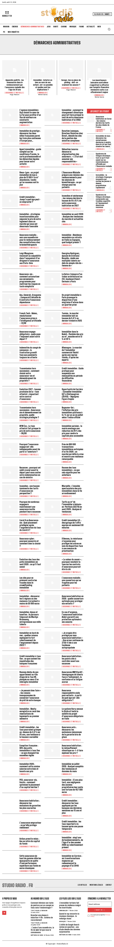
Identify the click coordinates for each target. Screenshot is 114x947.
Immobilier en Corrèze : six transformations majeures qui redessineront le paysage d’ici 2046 (72, 860)
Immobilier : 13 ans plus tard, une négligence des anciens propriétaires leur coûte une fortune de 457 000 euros (72, 785)
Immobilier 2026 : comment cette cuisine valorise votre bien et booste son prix (29, 768)
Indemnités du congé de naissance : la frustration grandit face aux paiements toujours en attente (30, 352)
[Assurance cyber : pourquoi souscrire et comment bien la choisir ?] (10, 543)
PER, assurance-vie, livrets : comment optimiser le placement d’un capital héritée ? (29, 783)
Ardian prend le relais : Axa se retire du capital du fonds (29, 841)
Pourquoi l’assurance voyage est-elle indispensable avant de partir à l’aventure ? (29, 448)
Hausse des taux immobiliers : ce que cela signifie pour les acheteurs (71, 471)
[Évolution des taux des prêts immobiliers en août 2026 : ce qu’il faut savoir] (10, 564)
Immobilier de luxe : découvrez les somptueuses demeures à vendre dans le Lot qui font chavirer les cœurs (103, 141)
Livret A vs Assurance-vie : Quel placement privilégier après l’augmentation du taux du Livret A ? (30, 525)
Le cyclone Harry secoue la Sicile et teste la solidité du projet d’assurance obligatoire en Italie (72, 713)
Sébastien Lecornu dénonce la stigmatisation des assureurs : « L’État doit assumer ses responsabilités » (72, 155)
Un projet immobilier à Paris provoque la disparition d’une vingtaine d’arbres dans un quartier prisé (72, 300)
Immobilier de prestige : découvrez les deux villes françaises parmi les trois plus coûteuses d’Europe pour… (30, 135)
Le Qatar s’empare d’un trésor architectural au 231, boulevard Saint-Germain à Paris (72, 278)
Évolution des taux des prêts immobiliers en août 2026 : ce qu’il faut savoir (30, 563)
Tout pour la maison (39, 910)
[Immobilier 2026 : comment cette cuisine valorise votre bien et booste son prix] (10, 769)
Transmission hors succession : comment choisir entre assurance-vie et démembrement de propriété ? (29, 374)
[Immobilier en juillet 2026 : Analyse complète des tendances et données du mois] (52, 769)
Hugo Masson (14, 94)
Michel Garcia (42, 94)
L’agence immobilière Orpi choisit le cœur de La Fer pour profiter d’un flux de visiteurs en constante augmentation (30, 116)
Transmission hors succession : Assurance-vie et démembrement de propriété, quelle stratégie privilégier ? (30, 412)
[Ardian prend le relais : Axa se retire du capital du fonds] (10, 842)
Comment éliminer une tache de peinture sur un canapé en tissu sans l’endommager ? (42, 905)
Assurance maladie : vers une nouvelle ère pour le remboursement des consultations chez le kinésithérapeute (29, 240)
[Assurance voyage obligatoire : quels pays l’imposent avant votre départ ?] (10, 336)
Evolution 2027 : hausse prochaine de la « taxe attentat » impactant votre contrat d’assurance (30, 394)
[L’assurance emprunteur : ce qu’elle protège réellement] (10, 826)
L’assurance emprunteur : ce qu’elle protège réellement (30, 825)
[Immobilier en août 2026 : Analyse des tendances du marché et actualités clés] (52, 219)
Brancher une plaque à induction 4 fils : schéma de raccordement (42, 917)
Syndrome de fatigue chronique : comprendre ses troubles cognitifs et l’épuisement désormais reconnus (103, 201)
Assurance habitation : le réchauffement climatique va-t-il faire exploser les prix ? (72, 749)
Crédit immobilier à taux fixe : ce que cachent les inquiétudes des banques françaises (30, 660)
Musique (62, 921)
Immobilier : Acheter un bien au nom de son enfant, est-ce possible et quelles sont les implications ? (43, 85)
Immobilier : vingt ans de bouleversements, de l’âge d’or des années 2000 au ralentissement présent (72, 842)
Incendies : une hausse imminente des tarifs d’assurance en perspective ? (29, 490)
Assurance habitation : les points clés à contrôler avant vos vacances (72, 660)
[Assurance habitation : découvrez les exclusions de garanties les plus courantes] (10, 805)
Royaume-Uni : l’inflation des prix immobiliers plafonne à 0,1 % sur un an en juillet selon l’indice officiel (72, 412)
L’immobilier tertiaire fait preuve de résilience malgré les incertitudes (70, 905)
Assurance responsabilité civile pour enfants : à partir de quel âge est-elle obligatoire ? (72, 695)
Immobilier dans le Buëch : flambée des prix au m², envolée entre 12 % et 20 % (72, 335)
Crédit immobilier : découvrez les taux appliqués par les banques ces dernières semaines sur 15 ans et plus (72, 806)
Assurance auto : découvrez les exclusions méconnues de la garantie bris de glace (72, 732)
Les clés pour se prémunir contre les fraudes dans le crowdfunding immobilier (28, 582)
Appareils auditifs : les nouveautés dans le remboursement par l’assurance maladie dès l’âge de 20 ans (14, 85)
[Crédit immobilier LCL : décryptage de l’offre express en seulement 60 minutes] (52, 525)
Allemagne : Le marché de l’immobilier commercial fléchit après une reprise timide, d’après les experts (72, 353)
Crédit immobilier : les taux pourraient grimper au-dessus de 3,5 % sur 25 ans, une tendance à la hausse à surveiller (30, 732)
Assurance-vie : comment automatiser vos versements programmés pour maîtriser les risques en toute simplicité (29, 280)
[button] (109, 29)
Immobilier (42, 93)
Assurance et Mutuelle (14, 93)
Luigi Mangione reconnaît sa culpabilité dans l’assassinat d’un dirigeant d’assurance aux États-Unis (30, 258)
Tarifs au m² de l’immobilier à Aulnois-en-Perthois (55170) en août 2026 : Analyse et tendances (72, 506)
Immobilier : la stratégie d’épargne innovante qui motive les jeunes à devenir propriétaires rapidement (104, 181)
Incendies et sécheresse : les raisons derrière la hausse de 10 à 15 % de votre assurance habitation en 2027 (72, 200)
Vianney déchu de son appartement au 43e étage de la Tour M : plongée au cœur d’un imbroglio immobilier (29, 677)
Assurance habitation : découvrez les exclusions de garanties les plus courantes (30, 804)
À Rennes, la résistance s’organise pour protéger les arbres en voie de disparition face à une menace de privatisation (72, 544)
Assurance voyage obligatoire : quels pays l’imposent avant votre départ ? (30, 335)
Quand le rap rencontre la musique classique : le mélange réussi (69, 916)
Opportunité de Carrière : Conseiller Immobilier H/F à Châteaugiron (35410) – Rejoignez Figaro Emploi (72, 394)
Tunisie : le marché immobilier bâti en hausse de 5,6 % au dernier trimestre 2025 (72, 317)
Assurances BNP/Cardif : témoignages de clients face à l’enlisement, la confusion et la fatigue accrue (72, 677)
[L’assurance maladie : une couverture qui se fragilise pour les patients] (52, 583)
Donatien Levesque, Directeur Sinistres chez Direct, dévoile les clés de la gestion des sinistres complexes (72, 135)
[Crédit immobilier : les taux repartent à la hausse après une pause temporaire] (52, 826)
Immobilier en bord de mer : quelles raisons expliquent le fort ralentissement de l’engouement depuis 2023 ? (29, 639)
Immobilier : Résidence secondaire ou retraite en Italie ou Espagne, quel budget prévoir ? (72, 239)
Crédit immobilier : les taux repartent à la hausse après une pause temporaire (72, 825)
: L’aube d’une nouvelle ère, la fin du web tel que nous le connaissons (42, 929)
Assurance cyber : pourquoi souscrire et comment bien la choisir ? (30, 542)
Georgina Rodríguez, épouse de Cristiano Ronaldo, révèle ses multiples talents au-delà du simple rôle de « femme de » (72, 259)
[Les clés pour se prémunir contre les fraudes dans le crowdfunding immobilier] (10, 583)
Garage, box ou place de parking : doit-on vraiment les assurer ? (71, 82)
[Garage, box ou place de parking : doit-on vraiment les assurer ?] (71, 70)
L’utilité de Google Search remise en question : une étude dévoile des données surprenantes (69, 928)
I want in (98, 910)
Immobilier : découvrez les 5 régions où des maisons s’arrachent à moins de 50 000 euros (29, 600)
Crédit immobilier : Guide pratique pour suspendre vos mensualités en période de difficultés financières (72, 374)
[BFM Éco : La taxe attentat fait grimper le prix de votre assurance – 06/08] (10, 431)
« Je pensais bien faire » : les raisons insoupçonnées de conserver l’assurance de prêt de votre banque (30, 695)
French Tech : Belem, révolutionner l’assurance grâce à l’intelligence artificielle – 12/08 (30, 318)
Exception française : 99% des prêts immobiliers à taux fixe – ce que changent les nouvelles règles (29, 750)
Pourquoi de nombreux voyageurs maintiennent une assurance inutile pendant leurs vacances (30, 506)
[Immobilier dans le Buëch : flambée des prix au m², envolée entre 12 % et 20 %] (52, 336)
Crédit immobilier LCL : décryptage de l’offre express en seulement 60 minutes (72, 524)
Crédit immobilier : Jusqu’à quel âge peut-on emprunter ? (29, 199)
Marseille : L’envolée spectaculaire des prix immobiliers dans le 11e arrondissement (72, 490)
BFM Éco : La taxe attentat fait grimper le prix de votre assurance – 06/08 (30, 430)
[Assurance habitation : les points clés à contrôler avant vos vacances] (52, 661)
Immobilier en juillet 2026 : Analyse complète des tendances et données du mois (72, 768)
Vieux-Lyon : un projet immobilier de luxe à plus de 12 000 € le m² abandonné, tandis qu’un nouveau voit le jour (29, 178)
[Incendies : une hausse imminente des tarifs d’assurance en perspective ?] (10, 491)
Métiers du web (37, 935)
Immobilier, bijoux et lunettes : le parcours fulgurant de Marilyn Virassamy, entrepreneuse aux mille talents (30, 618)
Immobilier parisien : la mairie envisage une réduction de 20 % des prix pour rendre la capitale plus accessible (72, 431)
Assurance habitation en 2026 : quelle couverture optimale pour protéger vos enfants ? (72, 600)
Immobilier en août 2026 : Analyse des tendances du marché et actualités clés (72, 218)
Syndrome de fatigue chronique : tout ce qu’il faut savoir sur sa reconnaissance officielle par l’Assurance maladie (104, 160)
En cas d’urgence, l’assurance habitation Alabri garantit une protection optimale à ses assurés (72, 617)
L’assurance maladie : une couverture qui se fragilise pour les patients (71, 581)
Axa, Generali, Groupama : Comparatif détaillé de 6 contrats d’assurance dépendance (30, 299)
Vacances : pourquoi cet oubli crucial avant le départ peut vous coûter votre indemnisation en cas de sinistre (30, 472)
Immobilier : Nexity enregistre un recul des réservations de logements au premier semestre (29, 713)
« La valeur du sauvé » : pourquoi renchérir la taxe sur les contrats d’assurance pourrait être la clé (72, 564)
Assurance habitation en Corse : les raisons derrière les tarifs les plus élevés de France (103, 121)
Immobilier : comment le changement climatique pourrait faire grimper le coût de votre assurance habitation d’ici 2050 (72, 115)
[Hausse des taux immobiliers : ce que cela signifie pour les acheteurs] (52, 472)
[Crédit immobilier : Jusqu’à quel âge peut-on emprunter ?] (10, 200)
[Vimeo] (4, 913)
